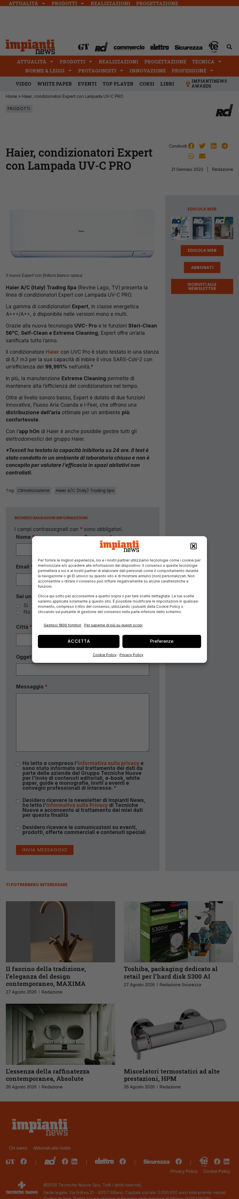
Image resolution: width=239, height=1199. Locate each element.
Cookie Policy (105, 655)
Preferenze (161, 641)
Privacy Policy (131, 655)
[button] (193, 546)
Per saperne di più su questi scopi (113, 625)
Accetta (79, 641)
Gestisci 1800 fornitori (62, 625)
